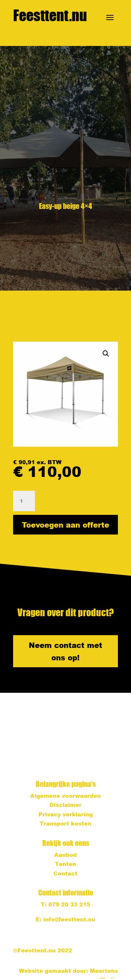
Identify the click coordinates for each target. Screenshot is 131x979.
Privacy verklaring (66, 814)
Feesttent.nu (50, 15)
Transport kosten (65, 823)
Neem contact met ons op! (65, 651)
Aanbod (65, 855)
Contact (65, 873)
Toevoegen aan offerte (65, 525)
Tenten (65, 864)
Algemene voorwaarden (65, 796)
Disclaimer (65, 805)
